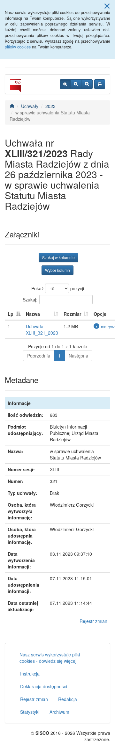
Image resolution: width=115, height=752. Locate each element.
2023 (50, 106)
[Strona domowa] (12, 106)
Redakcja (67, 699)
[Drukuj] (99, 84)
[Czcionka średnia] (75, 84)
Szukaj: (30, 299)
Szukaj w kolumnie (58, 257)
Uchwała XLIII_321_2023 (42, 329)
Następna (78, 355)
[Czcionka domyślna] (65, 84)
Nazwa (33, 314)
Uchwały (29, 106)
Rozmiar (72, 314)
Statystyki (29, 712)
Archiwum (59, 712)
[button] (107, 5)
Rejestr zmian (93, 621)
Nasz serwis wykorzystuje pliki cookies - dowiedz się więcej (49, 657)
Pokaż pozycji (57, 288)
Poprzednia (38, 355)
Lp (10, 314)
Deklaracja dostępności (43, 686)
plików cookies (18, 47)
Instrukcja (30, 673)
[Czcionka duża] (87, 84)
